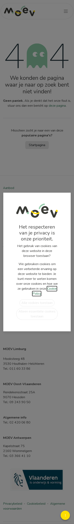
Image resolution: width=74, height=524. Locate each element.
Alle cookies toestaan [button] (37, 303)
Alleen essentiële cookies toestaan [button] (37, 314)
